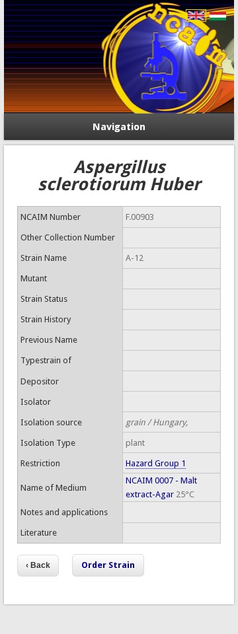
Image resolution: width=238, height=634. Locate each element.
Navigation (119, 127)
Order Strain (108, 565)
